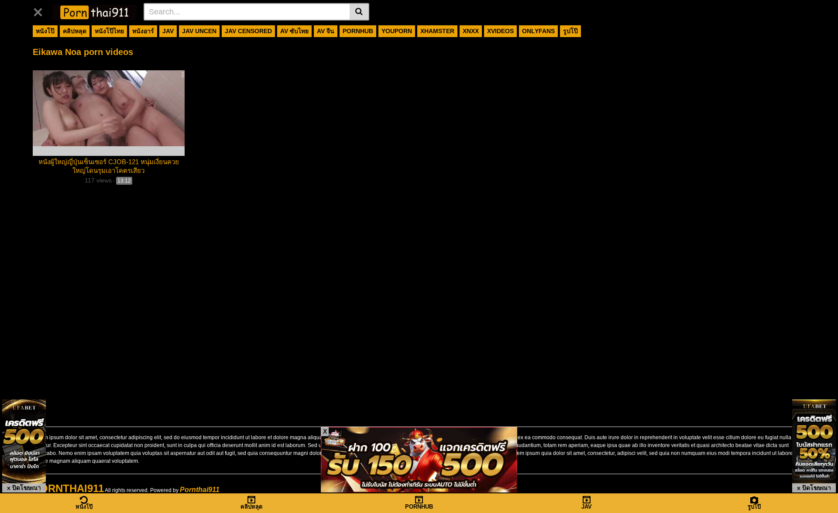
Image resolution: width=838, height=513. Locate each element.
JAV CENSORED (248, 31)
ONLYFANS (538, 31)
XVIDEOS (500, 31)
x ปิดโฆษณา (24, 487)
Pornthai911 (200, 489)
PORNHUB (358, 31)
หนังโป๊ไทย (109, 31)
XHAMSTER (437, 31)
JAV (168, 31)
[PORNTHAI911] (94, 11)
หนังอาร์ (143, 31)
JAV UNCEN (199, 31)
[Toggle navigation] (41, 10)
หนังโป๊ (45, 31)
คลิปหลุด (74, 31)
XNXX (471, 31)
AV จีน (325, 31)
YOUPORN (396, 31)
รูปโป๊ (570, 31)
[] (359, 12)
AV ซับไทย (294, 31)
